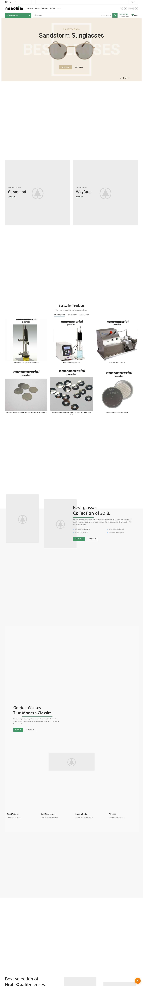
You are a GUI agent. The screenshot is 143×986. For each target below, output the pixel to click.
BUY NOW (18, 730)
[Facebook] (121, 8)
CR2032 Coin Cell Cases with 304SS (117, 412)
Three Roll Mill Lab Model (117, 363)
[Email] (132, 8)
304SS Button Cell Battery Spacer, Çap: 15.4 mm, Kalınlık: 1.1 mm (26, 412)
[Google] (129, 8)
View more (11, 197)
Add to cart (79, 539)
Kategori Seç (105, 15)
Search (115, 15)
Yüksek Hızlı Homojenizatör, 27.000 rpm (26, 363)
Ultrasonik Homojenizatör (71, 363)
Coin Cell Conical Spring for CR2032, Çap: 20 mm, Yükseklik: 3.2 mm (71, 413)
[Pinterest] (136, 8)
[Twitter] (125, 8)
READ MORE (30, 730)
